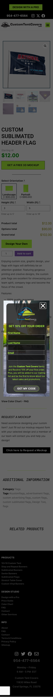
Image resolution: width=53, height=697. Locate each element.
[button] (43, 306)
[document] (26, 348)
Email (11, 353)
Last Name (14, 343)
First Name (14, 333)
